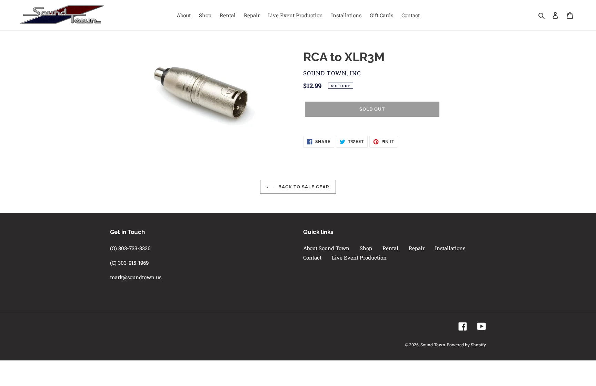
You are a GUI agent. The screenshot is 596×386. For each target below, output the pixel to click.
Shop (366, 248)
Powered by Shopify (466, 344)
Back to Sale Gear (303, 186)
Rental (390, 248)
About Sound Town (326, 248)
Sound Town (432, 344)
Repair (417, 248)
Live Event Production (359, 257)
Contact (312, 257)
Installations (450, 248)
